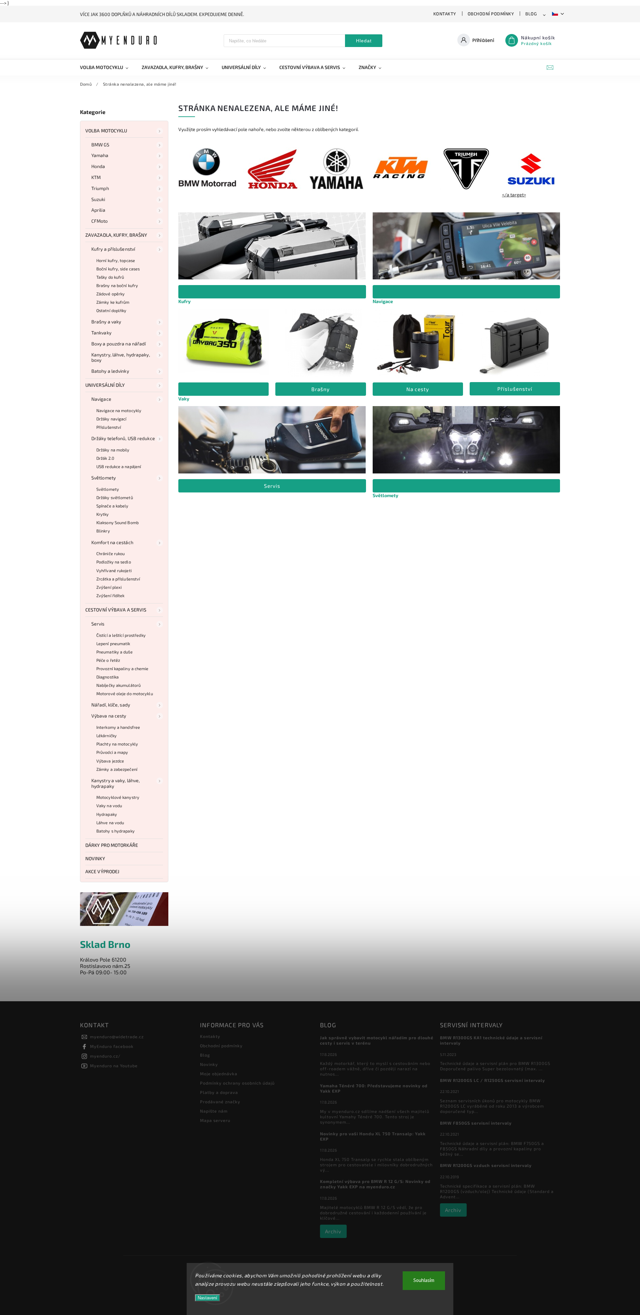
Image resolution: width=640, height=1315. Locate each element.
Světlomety (103, 477)
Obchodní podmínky (491, 13)
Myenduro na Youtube (114, 1065)
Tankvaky (101, 332)
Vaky (183, 398)
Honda (98, 166)
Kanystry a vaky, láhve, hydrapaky (115, 783)
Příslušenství (108, 427)
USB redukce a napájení (118, 466)
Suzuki (98, 199)
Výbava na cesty (108, 716)
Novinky (95, 858)
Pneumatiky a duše (114, 651)
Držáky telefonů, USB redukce (123, 438)
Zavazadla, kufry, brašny (116, 235)
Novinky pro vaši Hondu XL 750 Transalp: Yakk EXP (373, 1136)
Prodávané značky (220, 1101)
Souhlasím (423, 1280)
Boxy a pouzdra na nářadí (118, 343)
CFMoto (99, 221)
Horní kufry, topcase (115, 260)
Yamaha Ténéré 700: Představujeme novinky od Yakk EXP (374, 1088)
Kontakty (444, 13)
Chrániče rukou (110, 553)
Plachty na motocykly (117, 744)
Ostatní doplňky (111, 310)
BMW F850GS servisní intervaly (476, 1123)
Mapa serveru (215, 1120)
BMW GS (100, 144)
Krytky (102, 514)
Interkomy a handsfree (118, 727)
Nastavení (207, 1297)
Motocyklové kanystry (117, 797)
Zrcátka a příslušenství (118, 578)
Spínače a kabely (112, 505)
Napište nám (214, 1111)
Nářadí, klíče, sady (110, 705)
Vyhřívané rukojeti (114, 570)
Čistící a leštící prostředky (121, 635)
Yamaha (100, 155)
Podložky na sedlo (113, 561)
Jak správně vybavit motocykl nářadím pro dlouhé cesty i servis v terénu (376, 1040)
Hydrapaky (106, 814)
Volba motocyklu (106, 130)
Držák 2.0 (105, 458)
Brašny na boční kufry (117, 285)
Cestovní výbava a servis (115, 609)
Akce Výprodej (102, 871)
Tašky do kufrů (110, 277)
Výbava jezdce (110, 761)
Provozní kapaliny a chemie (122, 668)
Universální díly (105, 385)
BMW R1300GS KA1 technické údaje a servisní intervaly (491, 1040)
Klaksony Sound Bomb (117, 522)
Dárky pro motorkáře (111, 845)
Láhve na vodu (110, 822)
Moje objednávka (218, 1073)
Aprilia (98, 210)
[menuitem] (107, 67)
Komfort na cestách (112, 542)
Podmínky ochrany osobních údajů (237, 1083)
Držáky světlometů (114, 497)
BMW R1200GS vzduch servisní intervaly (486, 1165)
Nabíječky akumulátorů (118, 685)
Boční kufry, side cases (118, 268)
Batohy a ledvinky (110, 371)
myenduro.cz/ (105, 1056)
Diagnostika (107, 677)
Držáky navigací (111, 418)
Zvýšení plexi (109, 587)
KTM (96, 177)
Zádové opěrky (110, 293)
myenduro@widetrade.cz (117, 1036)
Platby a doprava (219, 1092)
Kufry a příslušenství (113, 249)
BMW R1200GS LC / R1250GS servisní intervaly (492, 1080)
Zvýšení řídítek (110, 595)
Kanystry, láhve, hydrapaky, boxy (120, 357)
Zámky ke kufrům (113, 302)
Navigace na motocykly (118, 410)
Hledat (364, 40)
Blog (531, 13)
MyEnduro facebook (112, 1046)
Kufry (184, 301)
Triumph (100, 188)
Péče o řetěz (108, 660)
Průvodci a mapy (112, 752)
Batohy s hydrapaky (115, 831)
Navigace (101, 399)
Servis (98, 623)
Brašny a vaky (106, 321)
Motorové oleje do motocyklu (124, 693)
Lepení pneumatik (113, 643)
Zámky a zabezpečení (116, 769)
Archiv (333, 1231)
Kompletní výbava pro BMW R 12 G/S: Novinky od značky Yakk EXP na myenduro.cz (375, 1184)
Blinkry (103, 530)
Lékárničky (106, 735)
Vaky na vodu (109, 805)
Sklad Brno (105, 944)
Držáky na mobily (113, 449)
